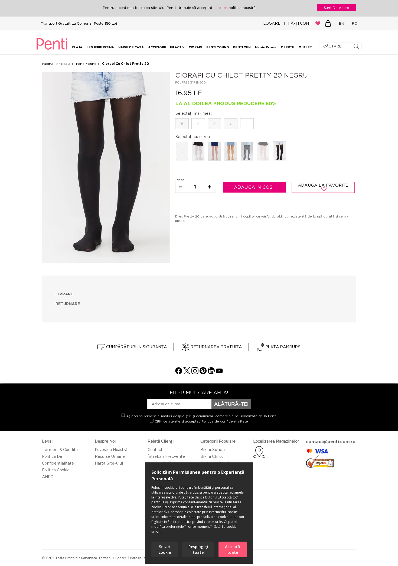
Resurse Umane (110, 456)
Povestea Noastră (111, 449)
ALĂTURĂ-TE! (231, 404)
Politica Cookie (56, 470)
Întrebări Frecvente (166, 456)
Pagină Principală (56, 64)
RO (353, 23)
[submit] (356, 46)
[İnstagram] (194, 372)
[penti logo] (52, 50)
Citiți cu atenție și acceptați (201, 421)
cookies (221, 7)
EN (342, 23)
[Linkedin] (211, 372)
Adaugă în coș (254, 187)
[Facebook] (178, 372)
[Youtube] (219, 372)
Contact (155, 449)
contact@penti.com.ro (330, 441)
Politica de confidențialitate (225, 421)
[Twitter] (186, 372)
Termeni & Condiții (60, 449)
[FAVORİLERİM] (317, 23)
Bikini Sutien (212, 449)
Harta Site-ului (109, 463)
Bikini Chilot (211, 456)
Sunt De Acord (336, 7)
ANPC (47, 476)
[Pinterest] (203, 372)
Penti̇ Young (86, 64)
